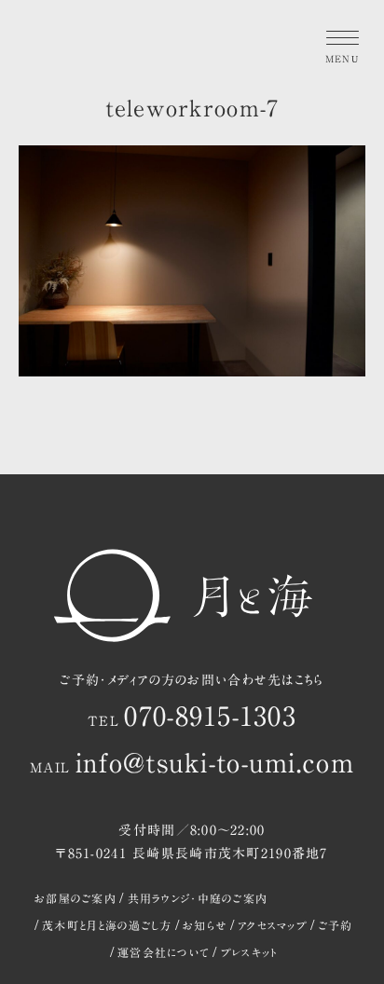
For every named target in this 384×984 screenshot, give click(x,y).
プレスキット (249, 952)
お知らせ (204, 925)
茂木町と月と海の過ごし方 (106, 925)
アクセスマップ (273, 925)
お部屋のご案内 (75, 898)
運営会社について (163, 952)
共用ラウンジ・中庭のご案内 (198, 898)
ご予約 (336, 925)
